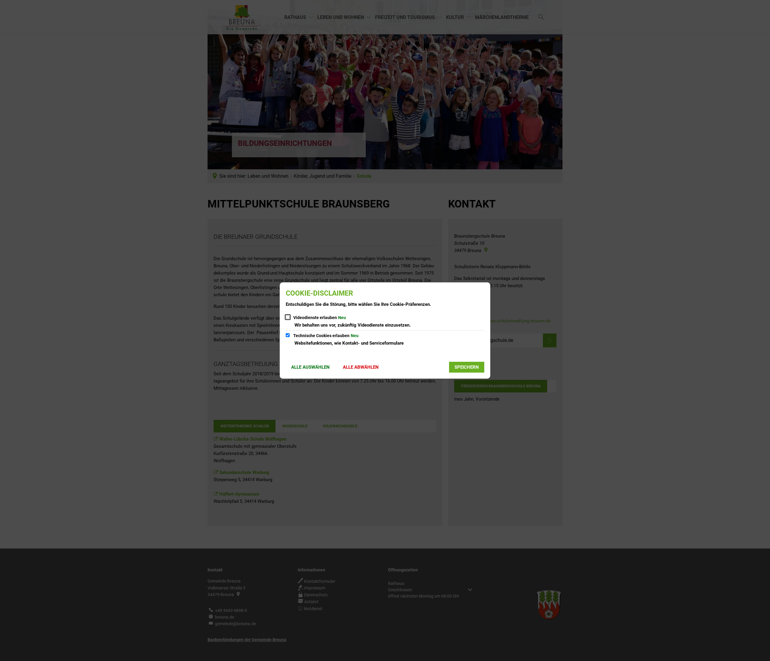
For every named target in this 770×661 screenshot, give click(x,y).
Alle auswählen (310, 367)
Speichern (466, 367)
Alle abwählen (361, 367)
